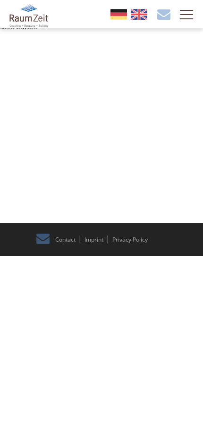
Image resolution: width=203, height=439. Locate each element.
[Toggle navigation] (186, 15)
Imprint (94, 240)
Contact (65, 240)
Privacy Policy (130, 240)
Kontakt (163, 14)
